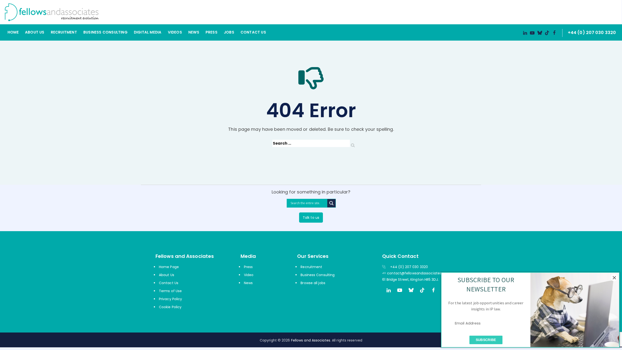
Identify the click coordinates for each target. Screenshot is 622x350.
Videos (175, 32)
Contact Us (253, 32)
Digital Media (148, 32)
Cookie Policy (170, 307)
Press (211, 32)
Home (13, 32)
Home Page (169, 266)
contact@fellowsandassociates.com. (419, 273)
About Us (34, 32)
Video (249, 274)
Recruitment (64, 32)
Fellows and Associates (310, 340)
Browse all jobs (313, 282)
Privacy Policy (170, 299)
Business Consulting (105, 32)
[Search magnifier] (331, 203)
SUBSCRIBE (486, 339)
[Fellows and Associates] (305, 12)
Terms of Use (170, 291)
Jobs (229, 32)
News (193, 32)
